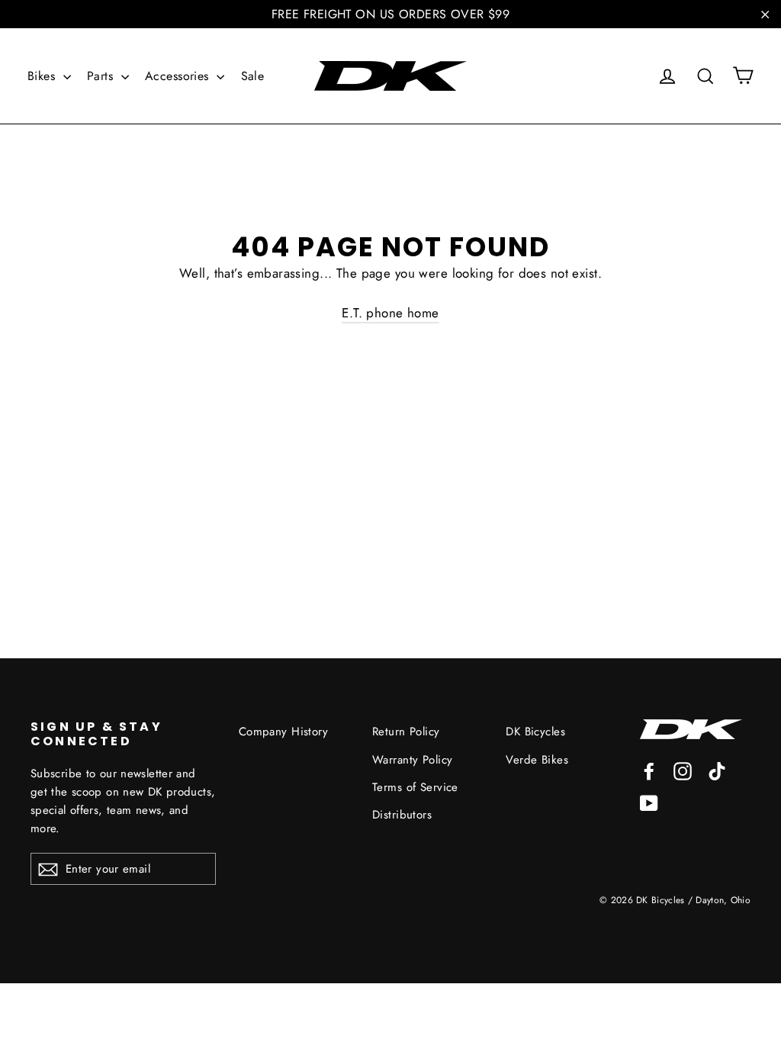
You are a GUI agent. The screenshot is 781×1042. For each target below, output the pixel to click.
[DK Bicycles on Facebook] (649, 770)
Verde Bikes (537, 759)
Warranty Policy (412, 759)
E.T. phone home (390, 313)
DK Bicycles (535, 731)
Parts (102, 76)
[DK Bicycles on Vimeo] (717, 770)
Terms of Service (415, 787)
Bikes (43, 76)
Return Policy (406, 731)
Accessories (179, 76)
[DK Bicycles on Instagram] (682, 770)
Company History (283, 731)
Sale (253, 76)
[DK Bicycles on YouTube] (649, 802)
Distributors (402, 814)
